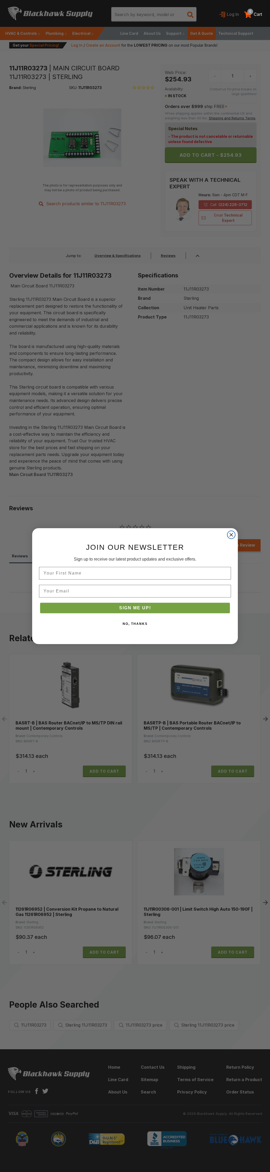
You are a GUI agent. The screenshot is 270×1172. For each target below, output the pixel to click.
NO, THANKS (135, 624)
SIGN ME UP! (135, 608)
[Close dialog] (231, 535)
